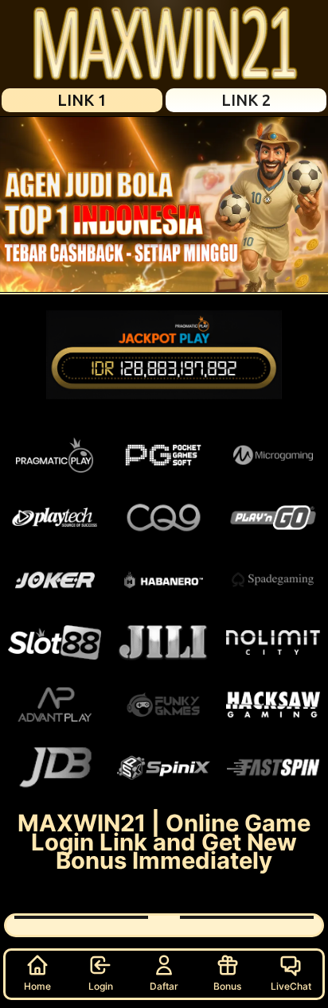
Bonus (227, 986)
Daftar (164, 986)
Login (100, 986)
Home (37, 986)
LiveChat (291, 986)
